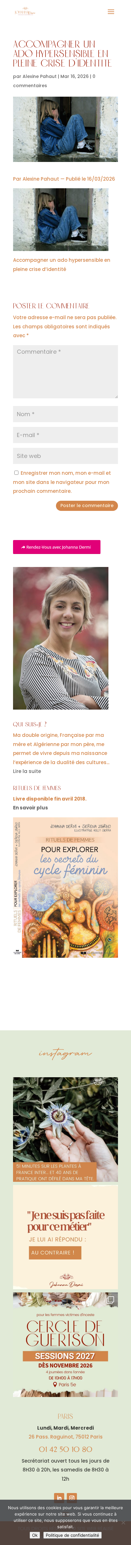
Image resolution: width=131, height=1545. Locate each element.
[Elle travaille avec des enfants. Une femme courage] (65, 1237)
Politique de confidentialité (72, 1535)
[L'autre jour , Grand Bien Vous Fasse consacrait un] (65, 1129)
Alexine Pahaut (40, 76)
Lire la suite (27, 771)
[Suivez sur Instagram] (72, 1498)
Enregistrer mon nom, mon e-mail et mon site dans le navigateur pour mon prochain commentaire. (62, 482)
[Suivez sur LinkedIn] (59, 1498)
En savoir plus (30, 807)
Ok (35, 1535)
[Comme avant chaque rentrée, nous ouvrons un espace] (65, 1344)
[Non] (123, 1522)
